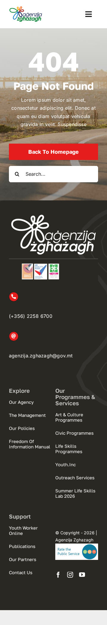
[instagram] (70, 575)
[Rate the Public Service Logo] (76, 546)
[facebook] (58, 575)
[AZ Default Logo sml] (26, 8)
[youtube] (82, 575)
